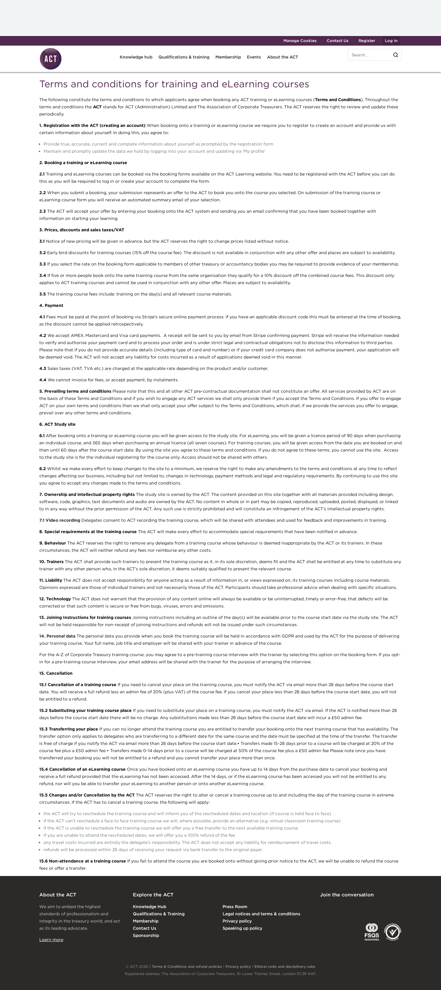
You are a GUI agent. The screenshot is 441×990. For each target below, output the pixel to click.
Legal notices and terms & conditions (261, 913)
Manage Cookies (300, 40)
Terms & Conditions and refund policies (187, 966)
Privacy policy (237, 921)
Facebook (373, 907)
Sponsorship (146, 935)
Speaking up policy (242, 928)
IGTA (351, 932)
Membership (145, 921)
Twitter (348, 907)
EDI (393, 932)
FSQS (372, 932)
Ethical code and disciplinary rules (284, 966)
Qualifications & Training (158, 913)
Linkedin (324, 907)
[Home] (50, 68)
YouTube (397, 907)
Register (366, 40)
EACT (329, 932)
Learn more (51, 939)
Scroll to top (426, 978)
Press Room (235, 906)
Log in (391, 40)
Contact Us (338, 40)
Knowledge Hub (149, 906)
